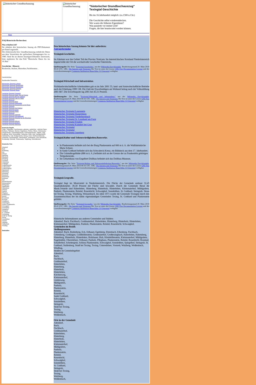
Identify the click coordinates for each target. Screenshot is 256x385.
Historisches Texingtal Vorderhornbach (72, 116)
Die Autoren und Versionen (80, 69)
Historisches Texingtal (64, 127)
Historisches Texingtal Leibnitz (11, 83)
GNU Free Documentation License (129, 69)
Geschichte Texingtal (8, 100)
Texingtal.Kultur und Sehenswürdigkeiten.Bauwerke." (99, 163)
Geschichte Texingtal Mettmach (11, 124)
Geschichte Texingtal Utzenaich (11, 93)
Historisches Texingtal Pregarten (11, 88)
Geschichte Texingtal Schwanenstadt (13, 116)
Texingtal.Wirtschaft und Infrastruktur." (98, 97)
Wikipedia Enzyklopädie (111, 67)
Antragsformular (62, 49)
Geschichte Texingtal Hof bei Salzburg (13, 96)
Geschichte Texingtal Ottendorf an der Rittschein (16, 118)
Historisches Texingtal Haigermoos (70, 114)
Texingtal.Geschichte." (85, 67)
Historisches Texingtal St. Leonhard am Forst (75, 119)
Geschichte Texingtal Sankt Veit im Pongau (15, 95)
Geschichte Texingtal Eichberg (11, 123)
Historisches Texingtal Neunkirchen (12, 85)
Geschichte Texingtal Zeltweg (11, 121)
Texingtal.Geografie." (84, 204)
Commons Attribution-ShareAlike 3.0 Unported (90, 71)
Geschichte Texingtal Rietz (10, 101)
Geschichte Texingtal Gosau (10, 110)
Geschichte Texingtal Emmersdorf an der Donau (16, 105)
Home (10, 34)
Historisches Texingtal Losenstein (69, 111)
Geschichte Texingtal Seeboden (11, 114)
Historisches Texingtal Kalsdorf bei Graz (73, 124)
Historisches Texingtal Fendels (68, 122)
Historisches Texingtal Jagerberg (69, 132)
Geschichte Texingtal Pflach (10, 111)
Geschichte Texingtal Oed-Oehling (12, 108)
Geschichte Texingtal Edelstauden (12, 103)
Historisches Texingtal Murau (11, 90)
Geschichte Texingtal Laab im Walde (13, 98)
